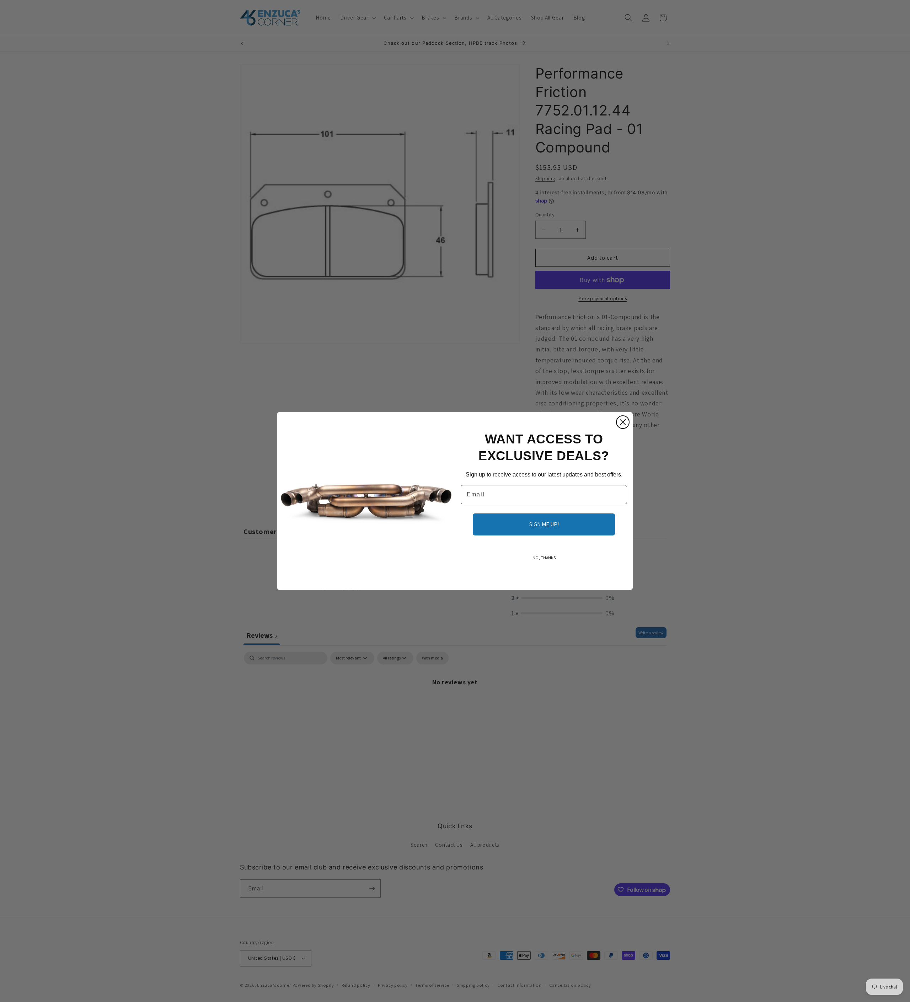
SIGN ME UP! (544, 524)
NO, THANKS (544, 557)
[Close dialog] (622, 422)
